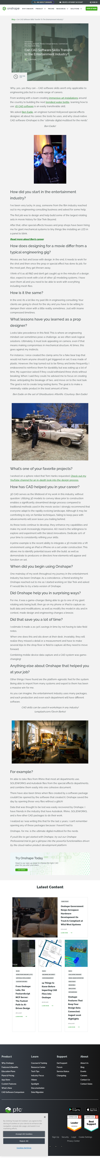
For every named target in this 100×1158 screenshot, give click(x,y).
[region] (24, 1134)
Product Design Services (49, 44)
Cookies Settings (24, 1148)
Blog (37, 46)
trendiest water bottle (57, 102)
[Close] (45, 1117)
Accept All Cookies (24, 1134)
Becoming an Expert (32, 44)
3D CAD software (24, 106)
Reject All (24, 1141)
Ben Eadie (27, 112)
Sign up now (91, 8)
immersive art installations (63, 98)
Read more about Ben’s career (26, 239)
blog (13, 19)
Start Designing (21, 870)
